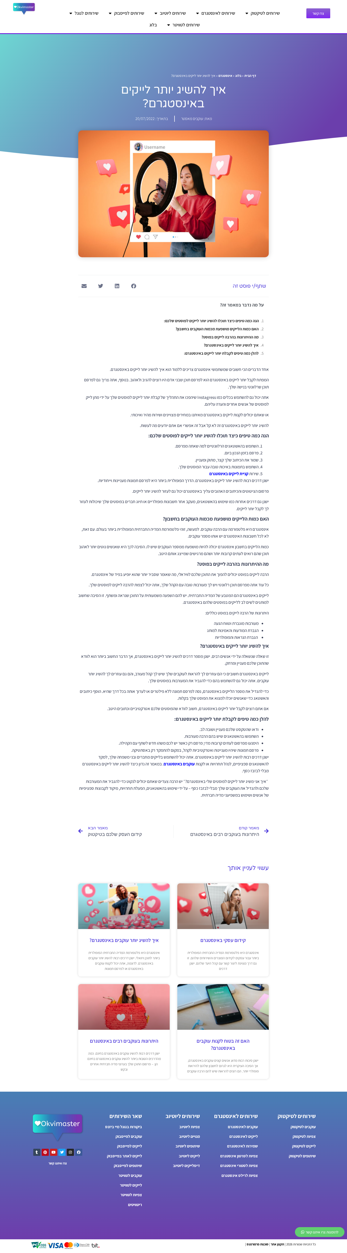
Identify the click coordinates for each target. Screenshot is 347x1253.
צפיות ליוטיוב (189, 1126)
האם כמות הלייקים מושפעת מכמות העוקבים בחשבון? (217, 329)
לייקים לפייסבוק (129, 1146)
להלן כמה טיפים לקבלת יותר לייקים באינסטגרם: (221, 353)
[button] (133, 286)
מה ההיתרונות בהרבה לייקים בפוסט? (230, 337)
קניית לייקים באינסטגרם (228, 473)
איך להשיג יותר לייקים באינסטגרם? (231, 345)
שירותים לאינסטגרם (218, 13)
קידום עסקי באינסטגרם (223, 940)
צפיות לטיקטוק (304, 1136)
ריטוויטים (135, 1204)
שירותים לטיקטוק (265, 13)
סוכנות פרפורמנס (258, 1244)
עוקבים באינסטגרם (179, 764)
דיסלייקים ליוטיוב (186, 1165)
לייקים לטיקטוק (304, 1146)
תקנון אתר (277, 1244)
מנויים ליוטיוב (189, 1136)
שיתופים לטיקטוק (302, 1156)
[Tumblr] (36, 1152)
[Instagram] (70, 1152)
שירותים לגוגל (87, 13)
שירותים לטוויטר (186, 25)
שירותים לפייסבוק (129, 13)
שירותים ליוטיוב (173, 13)
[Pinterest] (45, 1152)
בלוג (153, 25)
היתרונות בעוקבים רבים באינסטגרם (124, 1041)
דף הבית (250, 75)
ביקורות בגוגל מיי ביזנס (123, 1126)
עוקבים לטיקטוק (303, 1126)
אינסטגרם (225, 75)
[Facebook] (78, 1152)
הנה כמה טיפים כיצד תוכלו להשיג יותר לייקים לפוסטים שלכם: (211, 320)
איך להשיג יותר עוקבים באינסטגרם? (124, 940)
